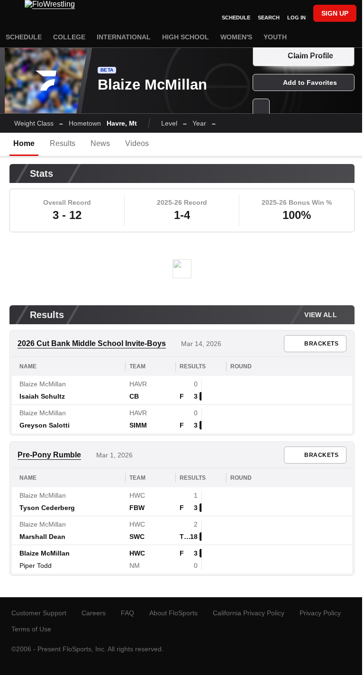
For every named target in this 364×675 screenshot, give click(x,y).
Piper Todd (35, 565)
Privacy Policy (320, 613)
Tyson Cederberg (47, 507)
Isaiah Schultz (42, 396)
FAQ (127, 613)
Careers (94, 613)
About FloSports (173, 613)
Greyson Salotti (44, 425)
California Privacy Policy (248, 613)
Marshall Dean (42, 536)
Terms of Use (31, 629)
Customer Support (38, 613)
